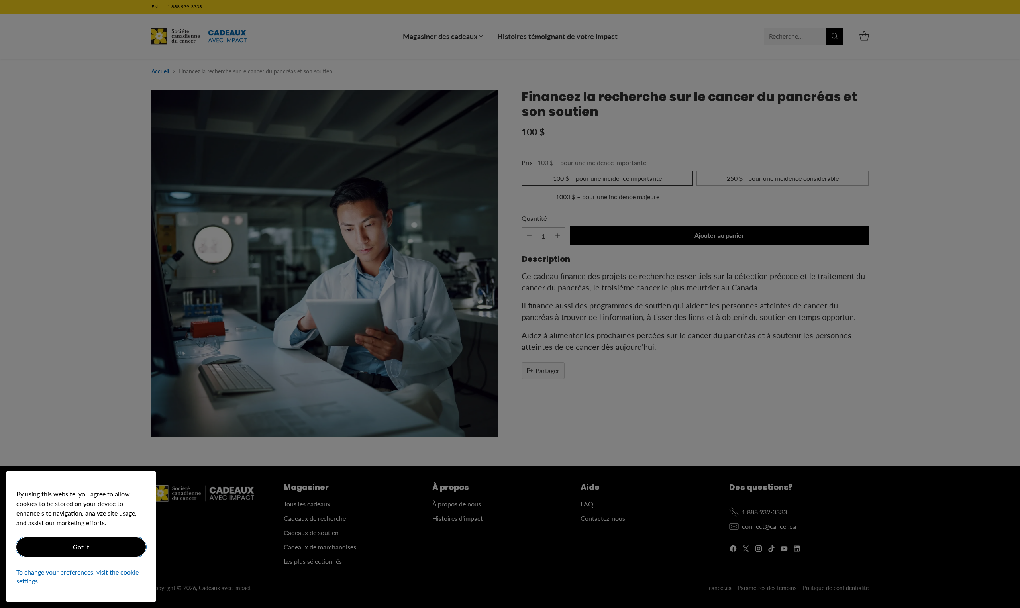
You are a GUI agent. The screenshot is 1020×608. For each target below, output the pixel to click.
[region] (81, 536)
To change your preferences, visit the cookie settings (77, 577)
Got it (81, 547)
